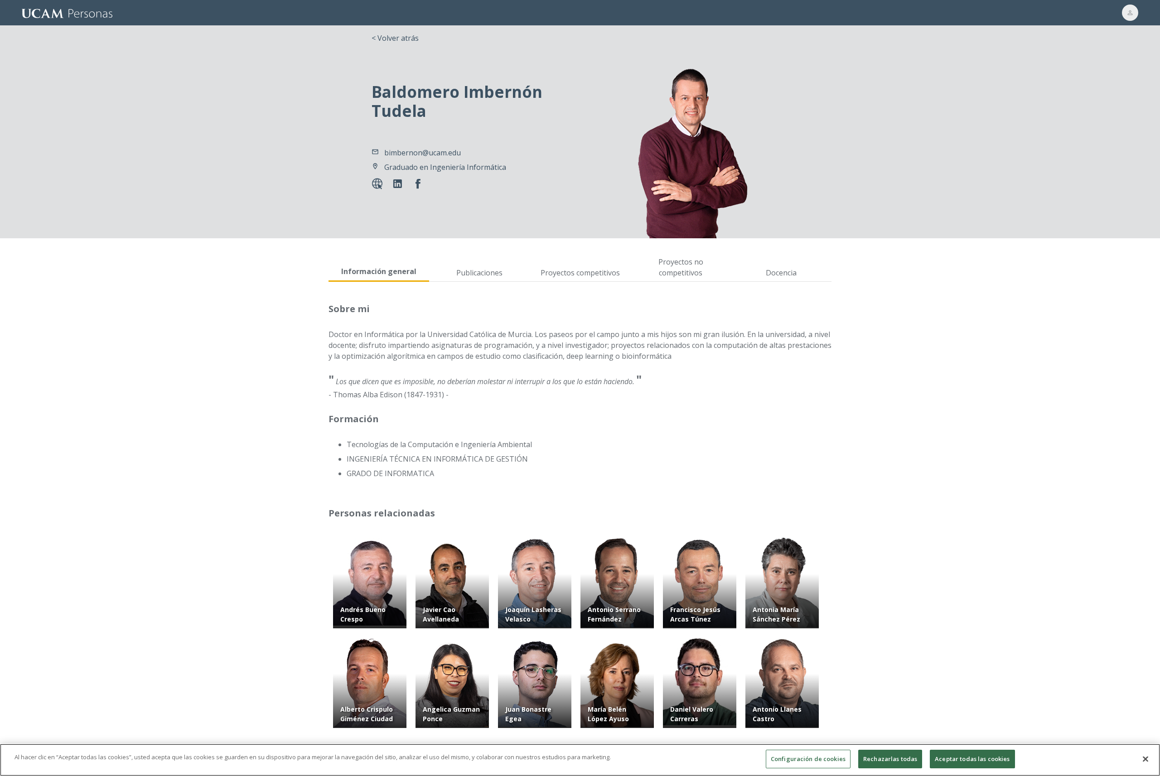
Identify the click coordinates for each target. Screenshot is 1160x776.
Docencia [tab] (781, 273)
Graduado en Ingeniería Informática (445, 167)
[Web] (379, 185)
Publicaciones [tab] (479, 273)
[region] (580, 760)
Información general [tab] (378, 271)
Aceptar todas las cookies (972, 759)
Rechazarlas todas (890, 759)
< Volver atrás (395, 38)
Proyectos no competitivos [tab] (680, 267)
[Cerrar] (1145, 759)
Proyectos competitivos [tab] (580, 273)
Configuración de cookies (808, 759)
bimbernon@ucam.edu (422, 153)
